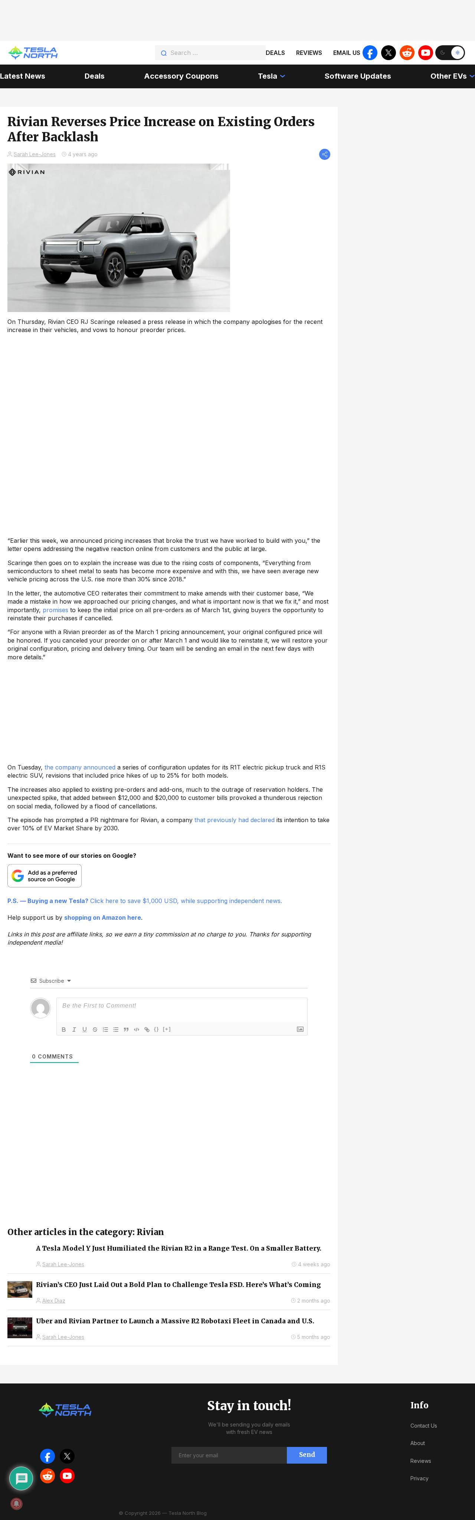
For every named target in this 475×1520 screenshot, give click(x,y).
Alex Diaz (53, 1300)
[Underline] (84, 1029)
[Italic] (74, 1029)
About (417, 1443)
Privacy (419, 1478)
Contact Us (423, 1425)
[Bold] (64, 1029)
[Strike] (95, 1029)
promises (55, 610)
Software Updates (358, 76)
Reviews (309, 52)
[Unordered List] (116, 1029)
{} (156, 1029)
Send (307, 1455)
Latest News (22, 76)
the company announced (80, 767)
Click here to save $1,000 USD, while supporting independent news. (144, 901)
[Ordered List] (105, 1029)
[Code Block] (136, 1029)
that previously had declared (234, 820)
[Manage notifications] (16, 1504)
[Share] (324, 154)
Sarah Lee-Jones (35, 154)
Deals (275, 52)
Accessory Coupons (181, 76)
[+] (167, 1029)
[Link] (147, 1029)
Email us (346, 52)
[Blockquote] (126, 1029)
